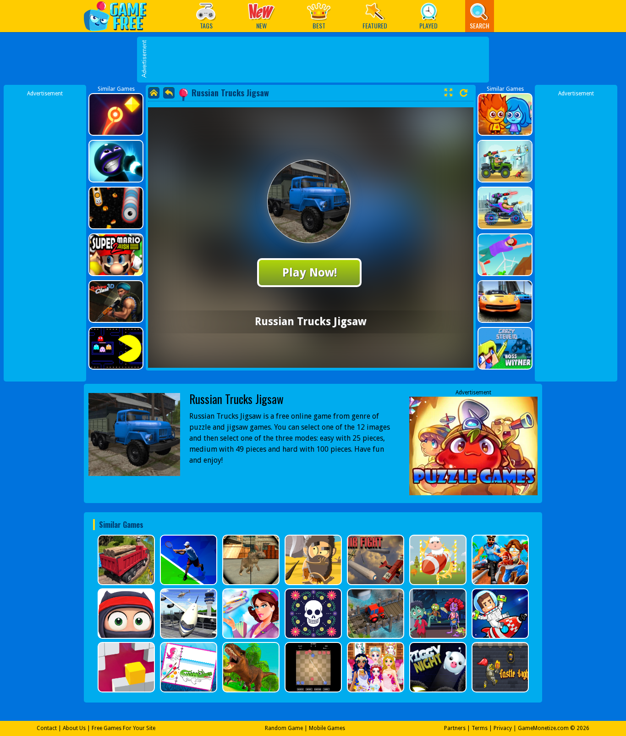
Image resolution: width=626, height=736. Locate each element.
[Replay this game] (463, 93)
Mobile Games (327, 728)
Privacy (503, 728)
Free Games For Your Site (123, 728)
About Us (74, 728)
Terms (480, 728)
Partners (455, 728)
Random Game (284, 728)
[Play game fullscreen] (448, 93)
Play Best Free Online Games (120, 15)
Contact (47, 728)
